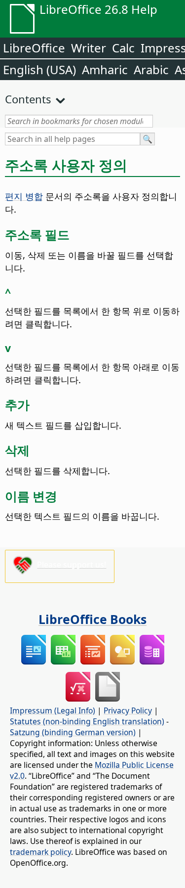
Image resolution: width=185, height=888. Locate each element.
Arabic (151, 69)
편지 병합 (24, 196)
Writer (88, 48)
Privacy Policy (128, 710)
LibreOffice (34, 48)
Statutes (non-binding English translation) (87, 721)
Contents (28, 98)
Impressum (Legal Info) (52, 710)
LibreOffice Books (92, 619)
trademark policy (40, 851)
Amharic (105, 69)
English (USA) (39, 69)
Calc (123, 48)
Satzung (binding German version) (73, 732)
